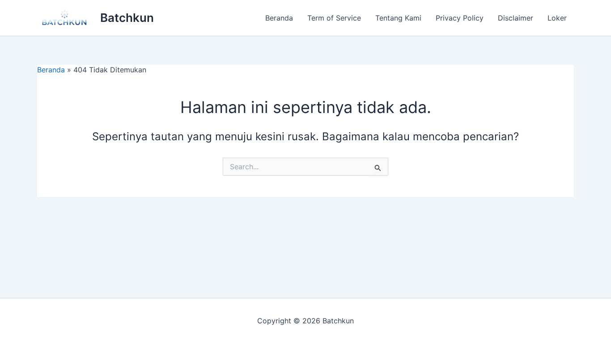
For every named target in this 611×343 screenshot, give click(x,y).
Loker (557, 17)
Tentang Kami (398, 17)
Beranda (279, 17)
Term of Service (334, 17)
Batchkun (127, 18)
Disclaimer (515, 17)
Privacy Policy (460, 17)
